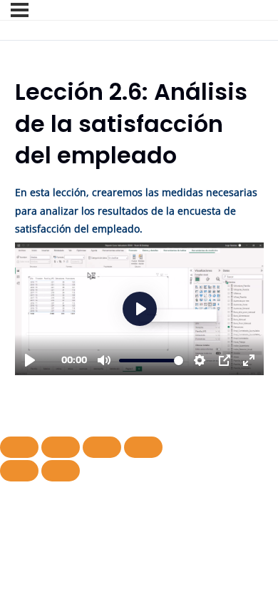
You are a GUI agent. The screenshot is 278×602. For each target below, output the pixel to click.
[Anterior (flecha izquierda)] (19, 470)
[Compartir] (102, 447)
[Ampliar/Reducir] (19, 447)
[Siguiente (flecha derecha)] (60, 470)
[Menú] (19, 10)
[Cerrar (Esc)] (143, 447)
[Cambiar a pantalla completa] (60, 447)
